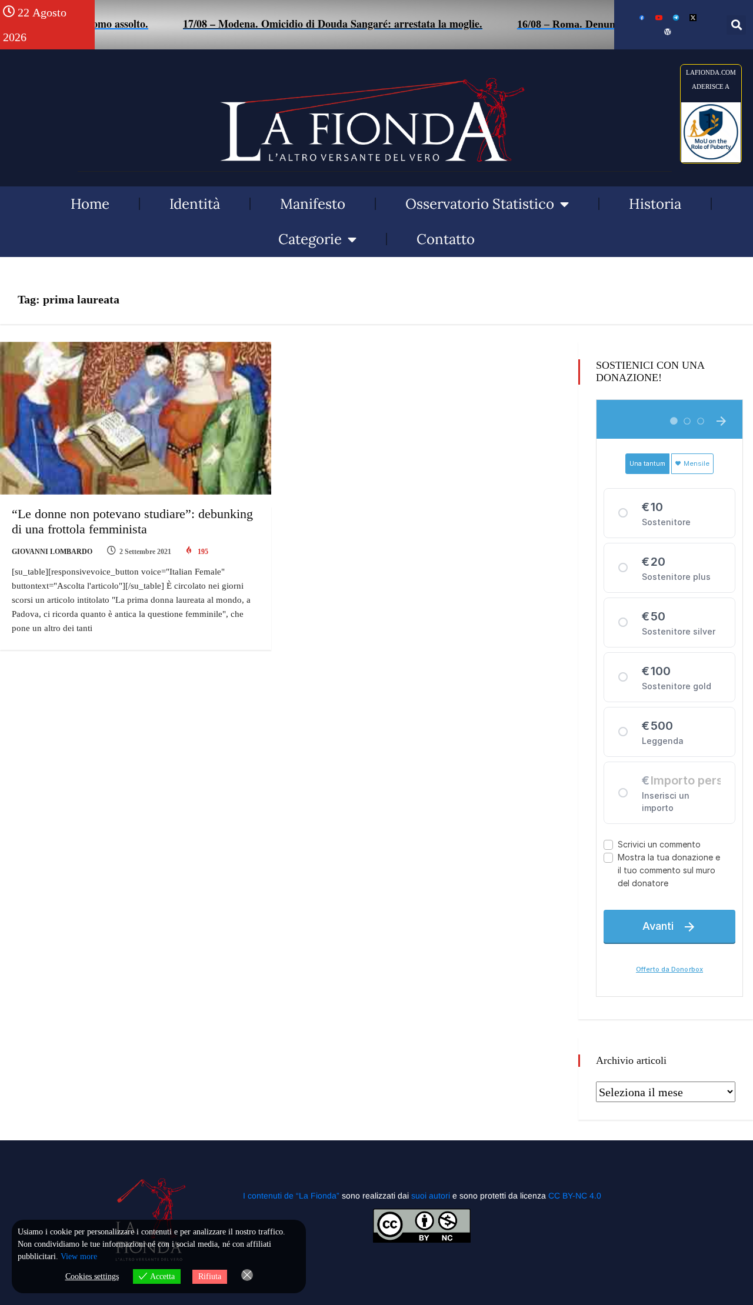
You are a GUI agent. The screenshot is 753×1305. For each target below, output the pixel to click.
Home (90, 204)
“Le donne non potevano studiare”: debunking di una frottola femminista (132, 521)
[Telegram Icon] (676, 18)
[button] (736, 25)
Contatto (446, 239)
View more (79, 1256)
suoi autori (431, 1195)
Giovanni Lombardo (52, 552)
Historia (655, 204)
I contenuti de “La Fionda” (291, 1195)
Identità (194, 204)
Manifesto (312, 204)
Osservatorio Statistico (479, 204)
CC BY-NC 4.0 (574, 1195)
